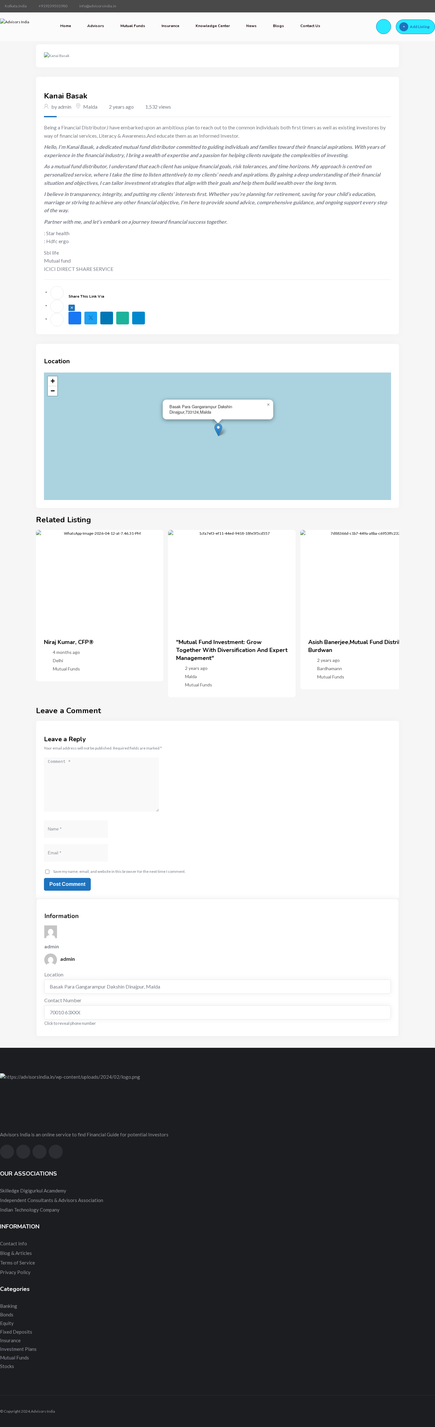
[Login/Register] (383, 26)
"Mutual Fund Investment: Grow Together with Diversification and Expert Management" (232, 650)
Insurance (170, 25)
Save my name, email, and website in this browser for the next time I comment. (119, 871)
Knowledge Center (213, 25)
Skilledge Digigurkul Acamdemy (33, 1190)
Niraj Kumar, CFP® (69, 642)
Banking (8, 1306)
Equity (7, 1323)
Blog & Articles (16, 1253)
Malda (90, 107)
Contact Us (310, 25)
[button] (218, 429)
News (251, 25)
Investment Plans (18, 1349)
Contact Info (13, 1243)
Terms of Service (17, 1262)
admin (67, 959)
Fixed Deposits (16, 1332)
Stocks (7, 1366)
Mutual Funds (132, 25)
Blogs (278, 25)
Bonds (6, 1314)
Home (65, 25)
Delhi (58, 660)
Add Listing (420, 26)
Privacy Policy (15, 1272)
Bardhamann (329, 668)
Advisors (95, 25)
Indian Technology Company (30, 1210)
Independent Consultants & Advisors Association (51, 1200)
